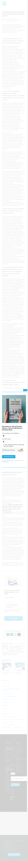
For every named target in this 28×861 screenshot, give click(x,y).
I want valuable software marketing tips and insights (14, 445)
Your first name (6, 439)
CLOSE (25, 390)
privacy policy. (5, 461)
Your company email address (10, 433)
